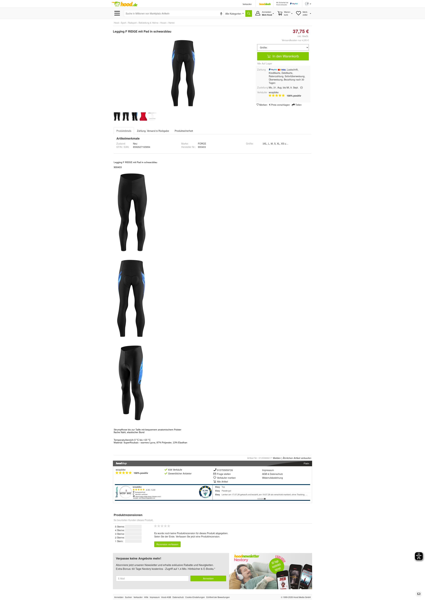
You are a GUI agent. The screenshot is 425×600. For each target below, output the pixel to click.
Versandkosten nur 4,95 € (295, 40)
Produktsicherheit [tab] (184, 130)
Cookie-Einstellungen (195, 597)
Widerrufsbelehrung (272, 477)
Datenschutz (276, 474)
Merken (263, 104)
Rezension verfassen (167, 544)
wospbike (121, 469)
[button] (308, 3)
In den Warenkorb (285, 56)
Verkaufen (247, 4)
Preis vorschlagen (280, 104)
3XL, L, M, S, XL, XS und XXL (278, 143)
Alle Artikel (222, 481)
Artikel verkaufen (297, 458)
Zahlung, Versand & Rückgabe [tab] (153, 130)
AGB (264, 474)
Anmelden (208, 578)
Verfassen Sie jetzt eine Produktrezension (197, 536)
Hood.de (124, 4)
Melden (277, 458)
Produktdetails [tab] (123, 130)
